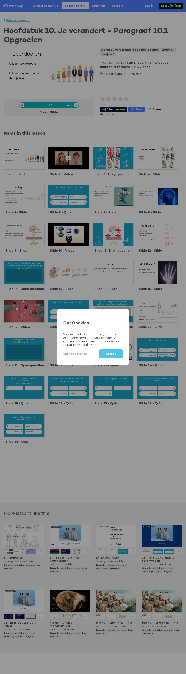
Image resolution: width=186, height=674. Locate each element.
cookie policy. (82, 345)
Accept (111, 353)
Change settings (75, 353)
